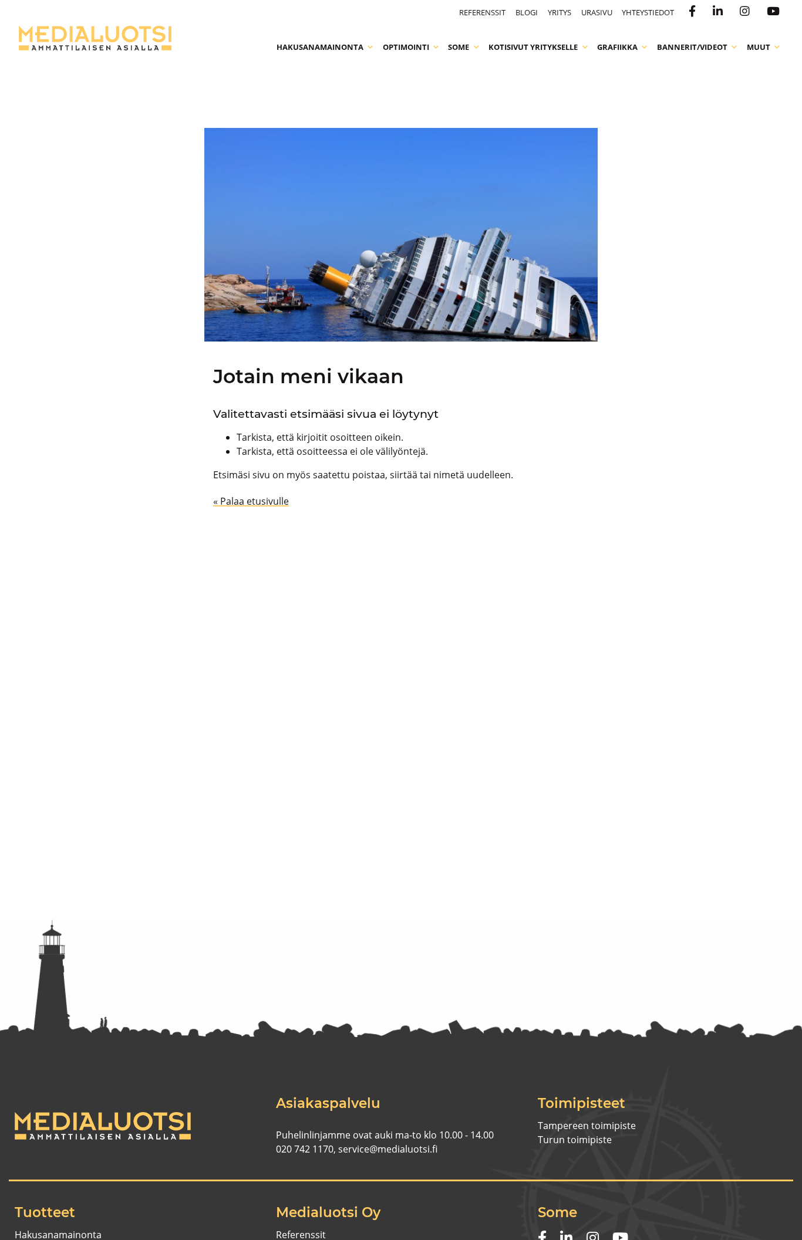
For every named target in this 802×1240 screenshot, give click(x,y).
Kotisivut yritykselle (533, 47)
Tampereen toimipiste (587, 1125)
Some (458, 47)
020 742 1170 (304, 1149)
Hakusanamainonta (320, 47)
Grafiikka (617, 47)
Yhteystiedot (648, 12)
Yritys (559, 12)
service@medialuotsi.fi (387, 1149)
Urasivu (596, 12)
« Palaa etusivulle (251, 501)
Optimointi (406, 47)
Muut (758, 47)
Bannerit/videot (692, 47)
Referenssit (482, 12)
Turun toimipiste (575, 1139)
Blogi (526, 12)
